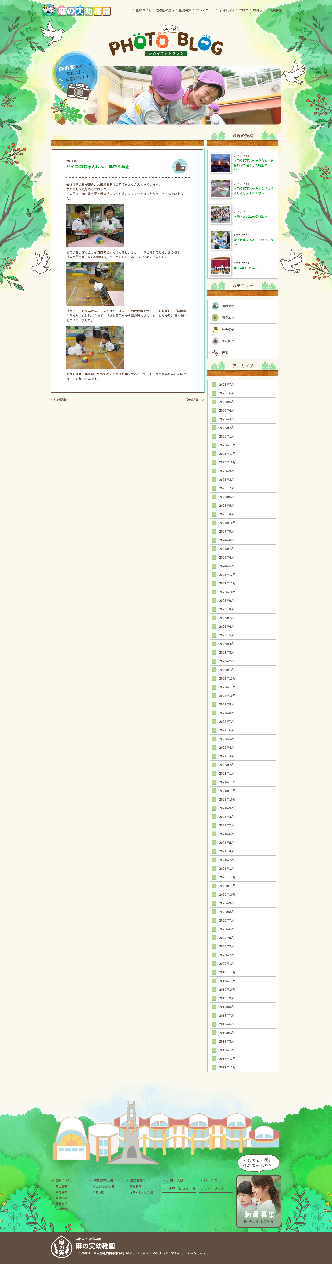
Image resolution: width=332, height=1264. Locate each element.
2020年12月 (227, 877)
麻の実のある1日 (104, 1187)
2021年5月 (226, 842)
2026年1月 (226, 436)
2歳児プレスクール (181, 1188)
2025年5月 (226, 505)
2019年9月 (226, 998)
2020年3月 (226, 946)
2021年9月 (226, 808)
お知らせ (259, 10)
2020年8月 (226, 912)
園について (143, 10)
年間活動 (98, 1192)
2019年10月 (227, 989)
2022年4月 (226, 747)
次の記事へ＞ (195, 400)
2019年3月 (226, 1041)
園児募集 (185, 10)
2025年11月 (227, 454)
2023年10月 (227, 592)
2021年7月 (226, 825)
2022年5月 (226, 739)
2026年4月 (226, 410)
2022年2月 (226, 765)
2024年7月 (226, 549)
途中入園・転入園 (141, 1192)
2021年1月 (226, 868)
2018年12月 (227, 1059)
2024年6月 (226, 557)
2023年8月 (226, 609)
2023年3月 (226, 652)
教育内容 (61, 1198)
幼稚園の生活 (165, 10)
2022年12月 (227, 678)
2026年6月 (226, 393)
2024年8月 (226, 540)
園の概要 (61, 1187)
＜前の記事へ (60, 400)
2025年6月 (226, 497)
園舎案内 (61, 1209)
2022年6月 (226, 730)
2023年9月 (226, 600)
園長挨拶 (61, 1204)
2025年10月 (227, 462)
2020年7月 (226, 920)
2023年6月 (226, 626)
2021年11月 (227, 791)
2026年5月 (226, 402)
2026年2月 (226, 428)
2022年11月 (227, 687)
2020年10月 (227, 894)
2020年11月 (227, 886)
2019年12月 (227, 972)
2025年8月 (226, 479)
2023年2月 (226, 661)
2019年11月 (227, 981)
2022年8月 (226, 713)
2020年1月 (226, 963)
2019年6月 (226, 1024)
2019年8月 (226, 1007)
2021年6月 (226, 834)
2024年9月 (226, 531)
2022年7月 (226, 721)
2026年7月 (226, 384)
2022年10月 (227, 696)
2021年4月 (226, 851)
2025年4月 (226, 514)
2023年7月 (226, 618)
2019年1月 (226, 1050)
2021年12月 (227, 782)
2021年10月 (227, 799)
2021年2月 (226, 860)
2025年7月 (226, 488)
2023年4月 (226, 644)
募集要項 (135, 1187)
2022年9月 (226, 704)
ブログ (243, 10)
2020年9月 (226, 903)
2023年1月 (226, 670)
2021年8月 (226, 817)
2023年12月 (227, 575)
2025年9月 (226, 471)
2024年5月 (226, 566)
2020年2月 (226, 955)
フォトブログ (213, 1188)
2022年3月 (226, 756)
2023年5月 (226, 635)
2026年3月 (226, 419)
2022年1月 (226, 773)
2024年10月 (227, 523)
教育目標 (61, 1192)
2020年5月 (226, 938)
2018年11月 (227, 1067)
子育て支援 (226, 10)
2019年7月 (226, 1015)
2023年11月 (227, 583)
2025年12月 (227, 445)
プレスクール (205, 10)
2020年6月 (226, 929)
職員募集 (276, 10)
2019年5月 (226, 1033)
